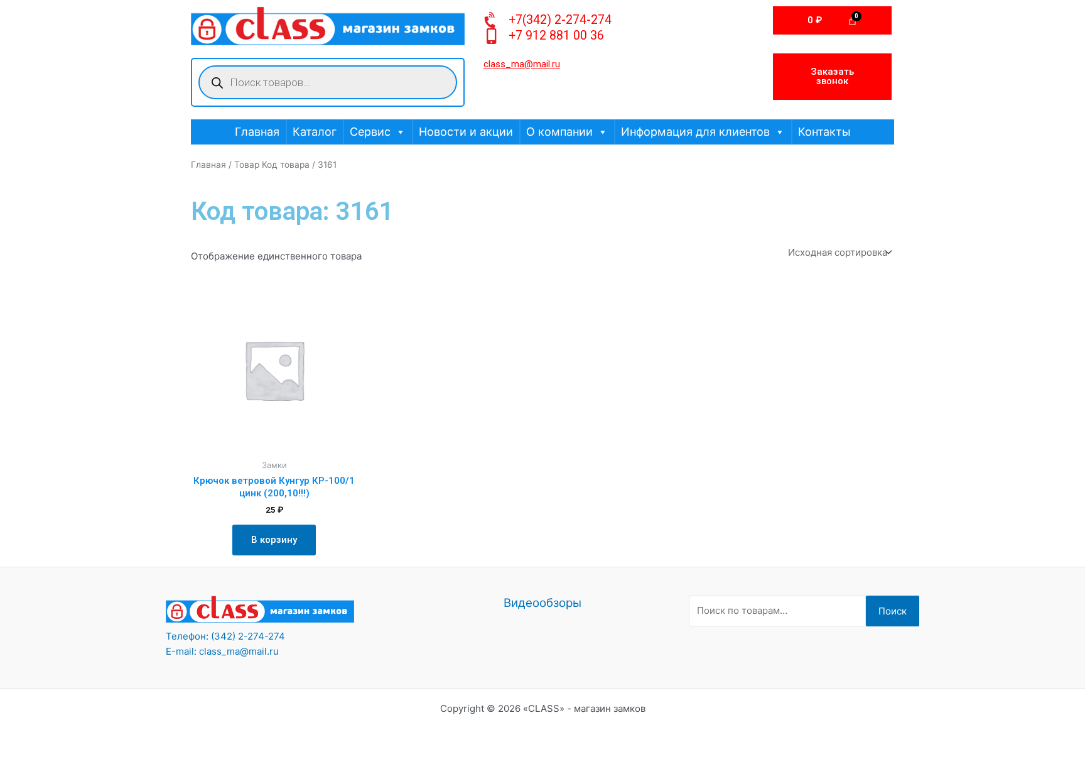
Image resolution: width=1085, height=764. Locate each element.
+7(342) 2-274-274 (560, 20)
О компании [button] (559, 131)
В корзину (274, 539)
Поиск (892, 611)
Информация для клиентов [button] (695, 131)
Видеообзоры (542, 603)
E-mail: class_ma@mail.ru (222, 651)
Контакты (824, 131)
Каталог (315, 131)
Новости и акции (466, 131)
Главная (257, 131)
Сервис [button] (370, 131)
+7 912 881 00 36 (556, 35)
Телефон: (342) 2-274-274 (225, 636)
